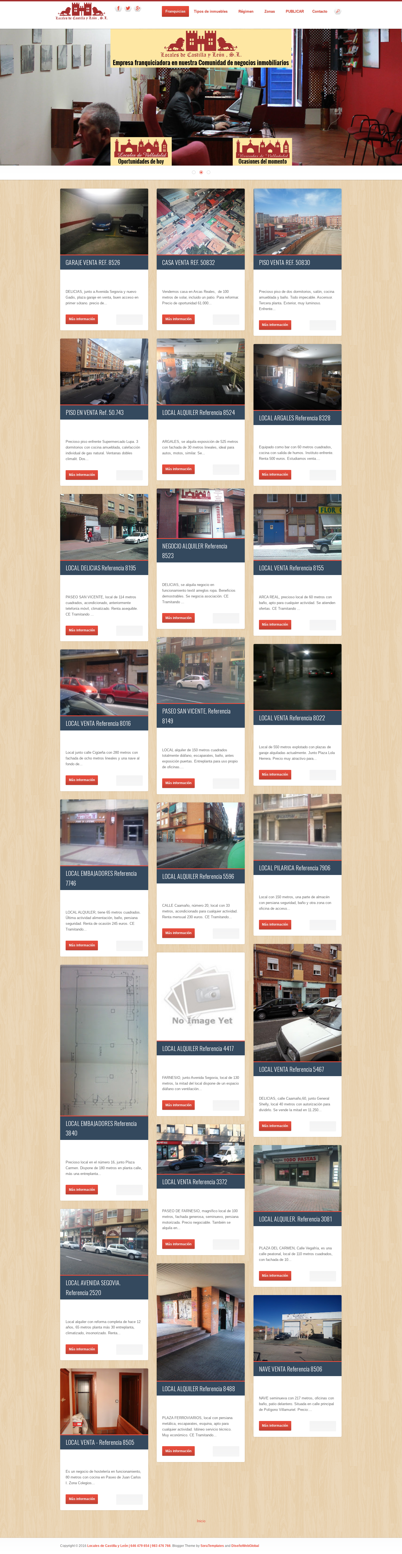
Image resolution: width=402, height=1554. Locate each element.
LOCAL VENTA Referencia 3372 (194, 1181)
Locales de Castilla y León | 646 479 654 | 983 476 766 (129, 1545)
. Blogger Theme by (197, 1546)
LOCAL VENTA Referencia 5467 (291, 1069)
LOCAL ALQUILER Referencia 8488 (198, 1388)
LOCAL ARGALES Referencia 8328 (295, 417)
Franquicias (175, 11)
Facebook (118, 8)
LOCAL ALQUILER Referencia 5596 (198, 876)
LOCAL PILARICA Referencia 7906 (294, 867)
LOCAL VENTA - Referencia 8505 (100, 1442)
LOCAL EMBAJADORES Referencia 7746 (101, 878)
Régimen (244, 11)
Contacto (319, 11)
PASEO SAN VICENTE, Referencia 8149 (196, 715)
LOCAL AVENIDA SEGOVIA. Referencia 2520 (93, 1287)
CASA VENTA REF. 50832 (188, 262)
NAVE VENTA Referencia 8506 (290, 1368)
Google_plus (137, 8)
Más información (82, 319)
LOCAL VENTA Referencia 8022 (292, 717)
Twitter (128, 8)
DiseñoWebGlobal (245, 1545)
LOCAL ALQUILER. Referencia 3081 (295, 1218)
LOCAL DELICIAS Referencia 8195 (101, 567)
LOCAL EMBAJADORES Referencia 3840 (101, 1128)
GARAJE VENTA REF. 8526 (93, 262)
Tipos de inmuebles (209, 11)
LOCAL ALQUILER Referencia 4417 (198, 1048)
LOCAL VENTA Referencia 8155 (291, 567)
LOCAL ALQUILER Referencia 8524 (198, 412)
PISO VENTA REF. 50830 (284, 262)
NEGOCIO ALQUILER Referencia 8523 (194, 550)
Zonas (268, 11)
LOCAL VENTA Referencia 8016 (98, 723)
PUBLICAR (295, 11)
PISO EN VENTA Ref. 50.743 (95, 412)
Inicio (201, 1521)
